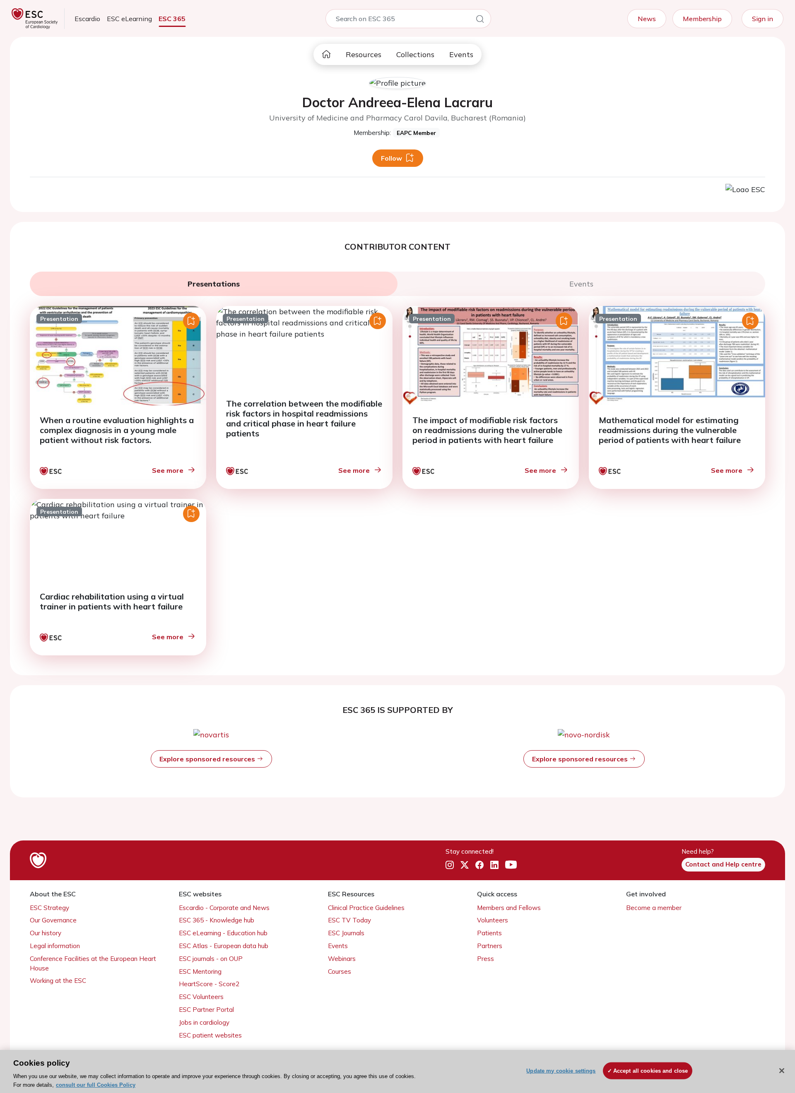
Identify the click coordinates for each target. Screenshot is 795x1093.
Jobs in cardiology (204, 1022)
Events (461, 54)
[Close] (782, 1071)
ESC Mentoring (200, 971)
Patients (489, 933)
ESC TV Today (349, 920)
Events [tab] (581, 284)
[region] (397, 1071)
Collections (415, 54)
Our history (45, 933)
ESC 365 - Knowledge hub (216, 920)
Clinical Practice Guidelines (366, 908)
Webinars (342, 959)
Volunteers (492, 920)
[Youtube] (511, 865)
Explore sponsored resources (208, 759)
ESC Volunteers (201, 997)
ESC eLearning (129, 18)
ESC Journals (346, 933)
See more (167, 470)
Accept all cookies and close (650, 1071)
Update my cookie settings (560, 1071)
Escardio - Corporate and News (224, 908)
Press (485, 959)
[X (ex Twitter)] (464, 865)
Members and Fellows (509, 908)
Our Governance (53, 920)
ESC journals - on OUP (211, 959)
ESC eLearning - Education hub (223, 933)
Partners (489, 946)
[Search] (480, 20)
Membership (702, 18)
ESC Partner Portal (206, 1010)
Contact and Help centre (723, 864)
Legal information (55, 946)
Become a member (654, 908)
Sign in (762, 18)
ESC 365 (172, 18)
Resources (363, 54)
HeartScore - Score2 (209, 984)
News (647, 18)
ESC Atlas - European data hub (223, 946)
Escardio (87, 18)
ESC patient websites (210, 1035)
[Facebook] (479, 865)
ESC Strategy (49, 908)
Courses (339, 971)
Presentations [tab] (214, 284)
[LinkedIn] (494, 865)
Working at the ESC (58, 981)
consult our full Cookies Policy (95, 1084)
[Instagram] (450, 865)
